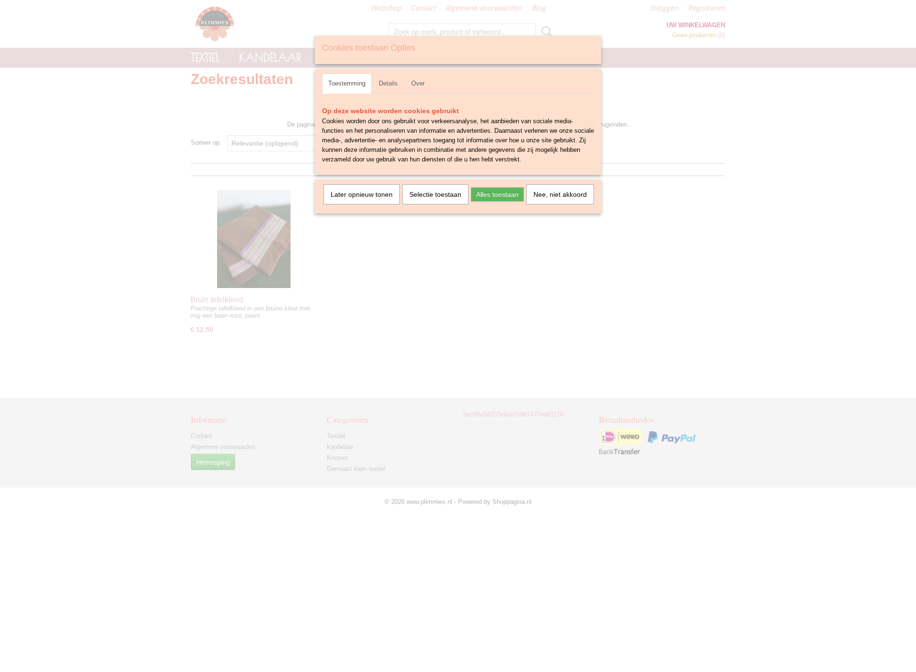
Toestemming (346, 83)
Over (418, 83)
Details (388, 83)
